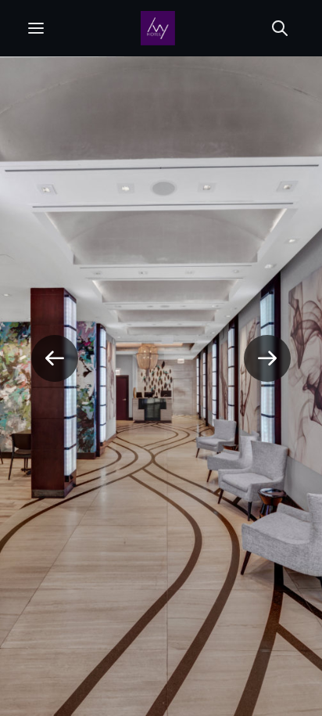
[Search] (280, 28)
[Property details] (158, 28)
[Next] (267, 358)
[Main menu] (36, 28)
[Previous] (54, 358)
